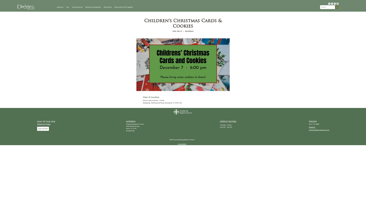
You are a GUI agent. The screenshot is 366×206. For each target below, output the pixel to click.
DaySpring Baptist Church (186, 112)
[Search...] (337, 7)
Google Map (130, 131)
